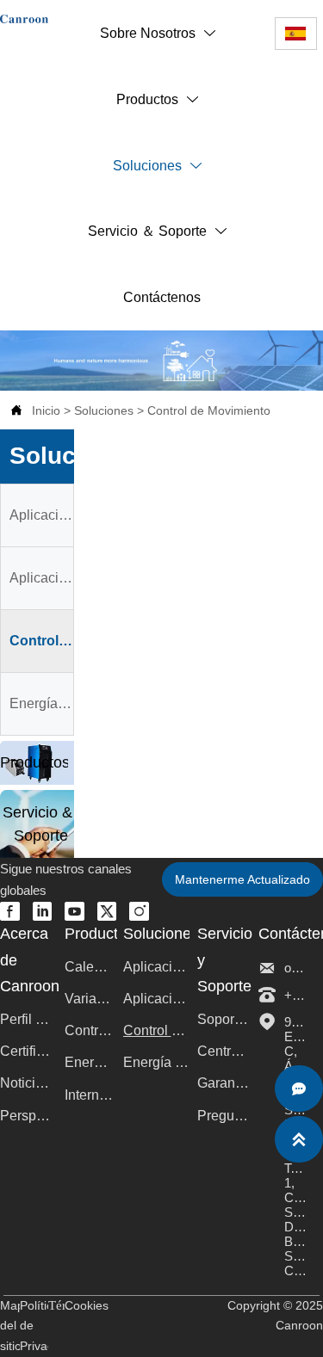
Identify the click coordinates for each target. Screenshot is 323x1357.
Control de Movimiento (208, 410)
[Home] (24, 19)
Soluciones (104, 410)
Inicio (46, 410)
